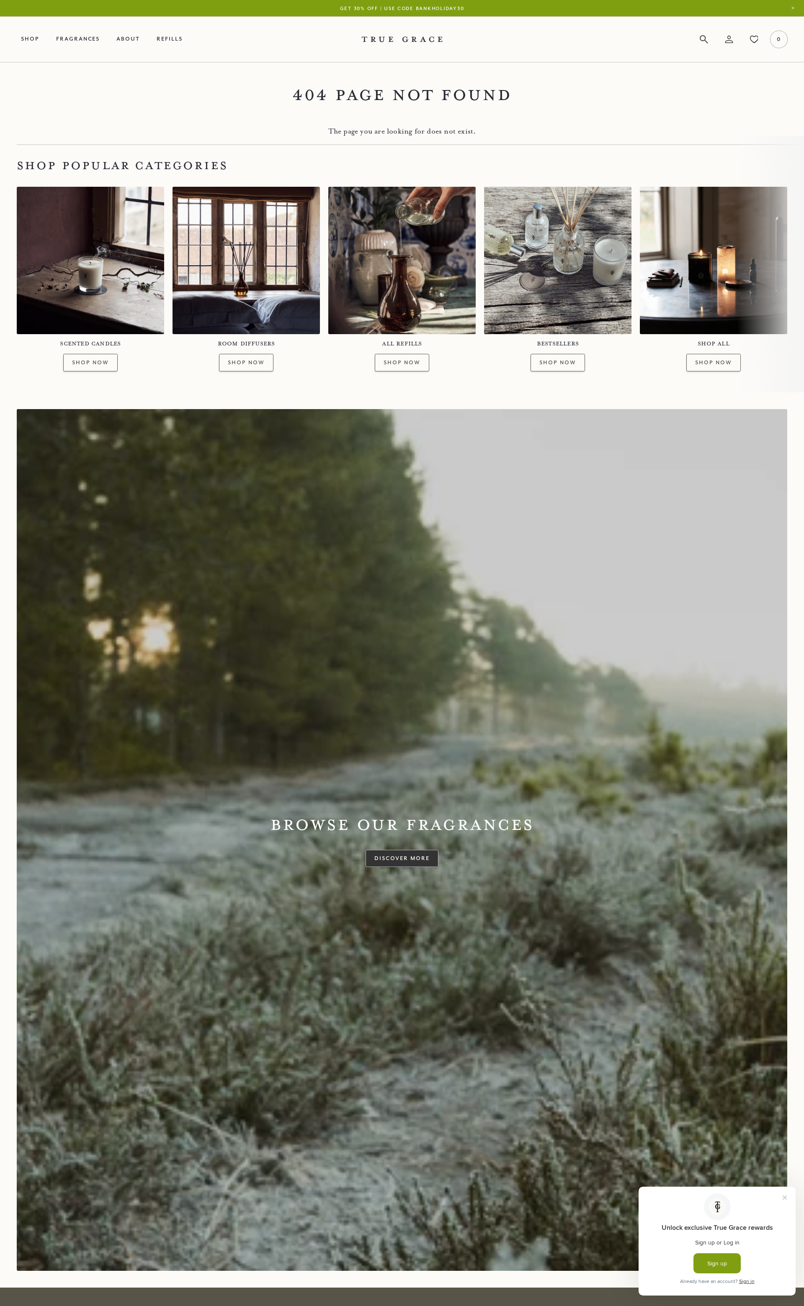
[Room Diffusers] (246, 260)
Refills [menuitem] (170, 38)
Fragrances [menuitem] (78, 38)
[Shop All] (713, 260)
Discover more (402, 858)
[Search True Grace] (704, 39)
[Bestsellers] (557, 260)
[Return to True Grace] (401, 39)
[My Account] (729, 39)
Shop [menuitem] (30, 38)
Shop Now (90, 362)
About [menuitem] (128, 38)
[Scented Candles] (90, 260)
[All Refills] (402, 260)
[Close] (795, 8)
